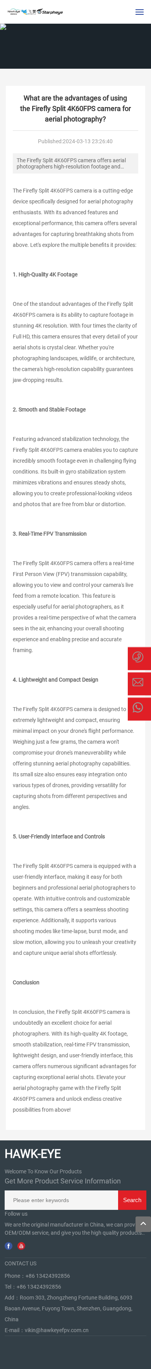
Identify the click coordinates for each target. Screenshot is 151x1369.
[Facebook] (8, 1245)
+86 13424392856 (48, 1276)
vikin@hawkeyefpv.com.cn (57, 1330)
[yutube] (21, 1245)
